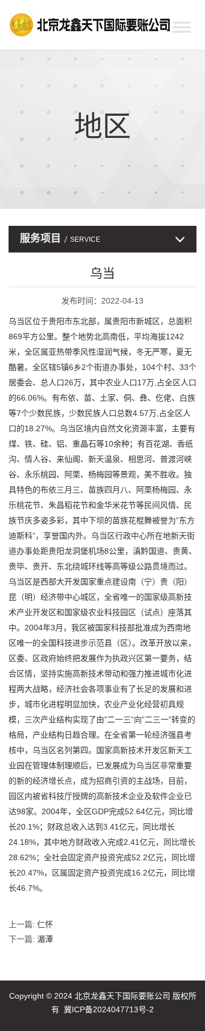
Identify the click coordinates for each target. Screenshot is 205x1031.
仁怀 (45, 924)
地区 (102, 126)
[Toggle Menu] (182, 27)
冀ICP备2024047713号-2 (109, 1009)
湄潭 (45, 939)
